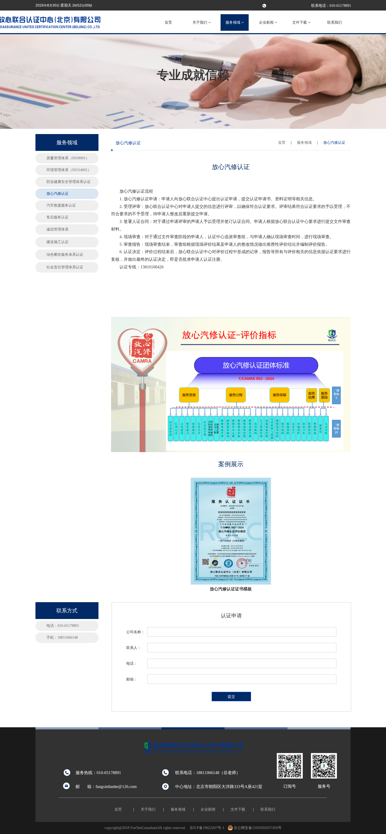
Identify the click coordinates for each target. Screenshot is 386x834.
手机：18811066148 (62, 637)
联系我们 (334, 22)
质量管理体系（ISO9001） (67, 158)
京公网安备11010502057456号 (257, 828)
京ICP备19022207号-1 (207, 828)
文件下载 (300, 22)
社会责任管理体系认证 (64, 267)
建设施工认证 (57, 242)
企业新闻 (267, 22)
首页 (168, 22)
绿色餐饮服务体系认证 (64, 254)
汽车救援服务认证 (61, 205)
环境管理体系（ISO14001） (68, 170)
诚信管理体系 (57, 229)
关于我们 (200, 22)
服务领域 (233, 22)
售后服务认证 (57, 217)
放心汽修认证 (57, 194)
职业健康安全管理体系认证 (68, 182)
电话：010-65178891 (62, 626)
